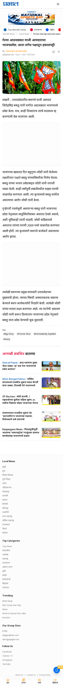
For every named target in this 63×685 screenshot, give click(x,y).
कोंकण (5, 532)
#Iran (4, 609)
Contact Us (31, 675)
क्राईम (4, 575)
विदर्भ (4, 528)
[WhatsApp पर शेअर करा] (53, 52)
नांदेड (4, 483)
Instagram (7, 660)
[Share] (58, 51)
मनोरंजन (5, 587)
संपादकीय (6, 550)
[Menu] (58, 4)
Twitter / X (7, 655)
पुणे (3, 470)
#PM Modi (7, 601)
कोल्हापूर (5, 491)
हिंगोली (5, 503)
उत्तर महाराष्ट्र (7, 516)
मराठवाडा (6, 524)
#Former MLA (23, 333)
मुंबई (4, 466)
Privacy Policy (44, 675)
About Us (19, 675)
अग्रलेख (5, 554)
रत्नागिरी (5, 512)
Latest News (24, 34)
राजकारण (6, 562)
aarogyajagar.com (10, 639)
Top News (7, 546)
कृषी (4, 571)
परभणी (5, 495)
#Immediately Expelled (45, 333)
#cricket (6, 617)
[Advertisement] (24, 143)
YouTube (6, 664)
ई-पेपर (4, 631)
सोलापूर (5, 508)
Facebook (7, 651)
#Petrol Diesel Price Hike (14, 613)
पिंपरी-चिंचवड (7, 475)
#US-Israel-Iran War (11, 605)
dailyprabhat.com (10, 635)
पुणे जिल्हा (6, 479)
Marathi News (9, 34)
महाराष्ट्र (5, 558)
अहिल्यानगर (7, 487)
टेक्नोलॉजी (6, 579)
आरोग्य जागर (7, 566)
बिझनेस (5, 583)
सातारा (4, 499)
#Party (7, 339)
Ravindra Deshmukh (16, 51)
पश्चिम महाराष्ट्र (8, 520)
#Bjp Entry (9, 333)
